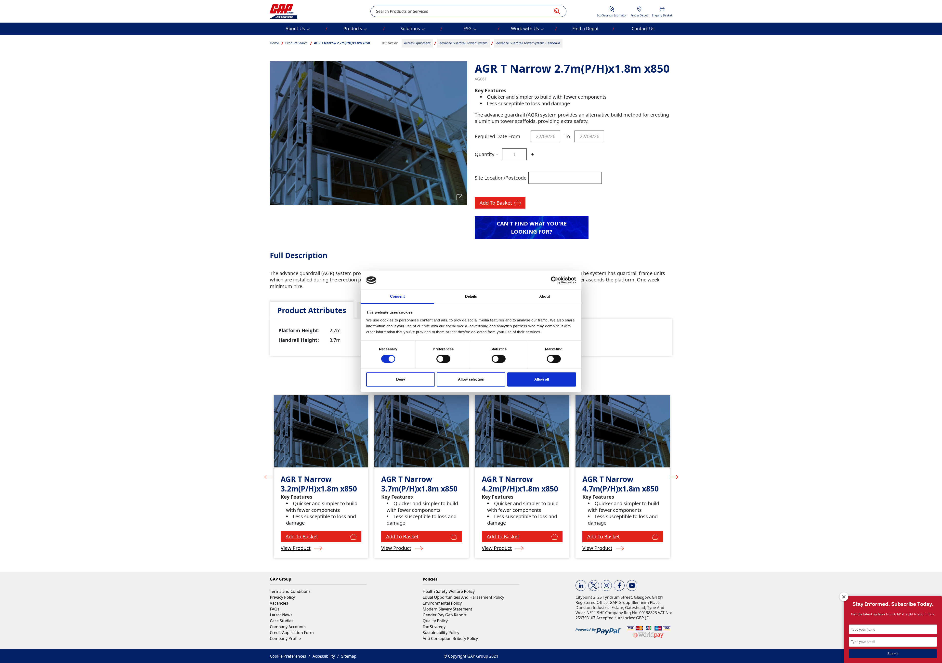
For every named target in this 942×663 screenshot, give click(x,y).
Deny (400, 379)
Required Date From (497, 136)
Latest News (281, 615)
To (567, 136)
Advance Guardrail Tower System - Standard (528, 43)
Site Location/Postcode (500, 177)
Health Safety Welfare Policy (449, 591)
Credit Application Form (292, 632)
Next (674, 476)
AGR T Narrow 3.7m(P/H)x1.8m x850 (419, 483)
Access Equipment (417, 43)
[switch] (443, 359)
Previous (268, 476)
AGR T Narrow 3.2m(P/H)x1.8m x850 (319, 483)
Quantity (484, 154)
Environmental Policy (442, 603)
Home (274, 43)
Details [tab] (471, 296)
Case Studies (281, 620)
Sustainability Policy (441, 632)
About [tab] (544, 296)
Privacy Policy (282, 597)
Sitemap (348, 656)
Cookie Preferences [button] (288, 656)
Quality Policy (435, 620)
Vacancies (279, 603)
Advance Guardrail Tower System (463, 43)
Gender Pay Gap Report (445, 615)
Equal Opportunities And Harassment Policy (463, 597)
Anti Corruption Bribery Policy (450, 638)
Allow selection (471, 379)
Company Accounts (288, 626)
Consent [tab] (397, 296)
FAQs (274, 609)
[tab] (311, 310)
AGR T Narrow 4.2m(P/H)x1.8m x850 (520, 483)
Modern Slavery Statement (447, 609)
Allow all (541, 379)
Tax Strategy (434, 626)
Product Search (296, 43)
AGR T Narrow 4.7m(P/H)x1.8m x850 (620, 483)
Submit (893, 653)
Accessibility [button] (324, 656)
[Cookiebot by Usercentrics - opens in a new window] (554, 280)
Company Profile (285, 638)
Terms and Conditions (290, 591)
